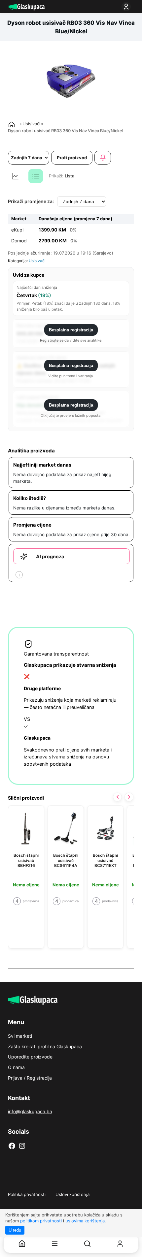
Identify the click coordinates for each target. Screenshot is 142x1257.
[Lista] (35, 176)
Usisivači (31, 123)
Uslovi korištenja (72, 1194)
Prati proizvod (72, 157)
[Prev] (117, 796)
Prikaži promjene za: (31, 201)
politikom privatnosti (41, 1220)
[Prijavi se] (127, 6)
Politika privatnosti (27, 1194)
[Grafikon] (15, 176)
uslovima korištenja (85, 1220)
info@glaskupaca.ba (30, 1111)
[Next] (128, 796)
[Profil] (120, 1244)
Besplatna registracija (71, 329)
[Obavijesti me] (102, 158)
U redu (15, 1230)
